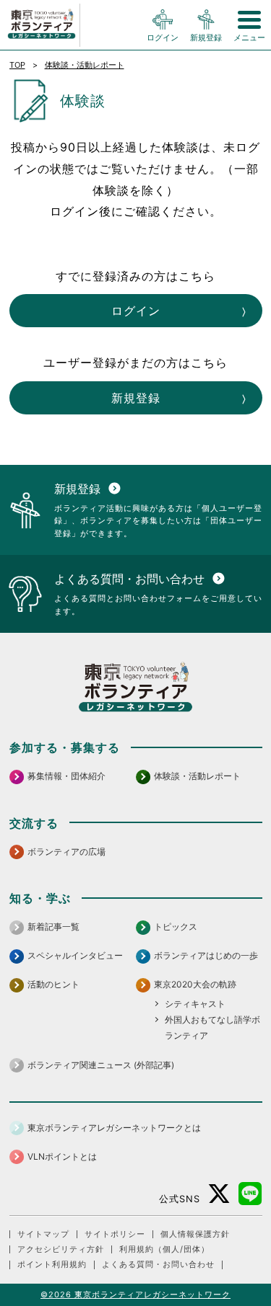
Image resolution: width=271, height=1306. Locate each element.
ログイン (135, 310)
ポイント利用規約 (52, 1265)
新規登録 (135, 398)
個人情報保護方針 (195, 1234)
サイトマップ (43, 1234)
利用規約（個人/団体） (164, 1249)
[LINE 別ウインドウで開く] (250, 1194)
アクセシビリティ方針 (60, 1249)
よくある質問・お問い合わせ (158, 1265)
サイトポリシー (115, 1234)
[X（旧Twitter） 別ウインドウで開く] (219, 1194)
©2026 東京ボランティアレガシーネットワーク (135, 1294)
